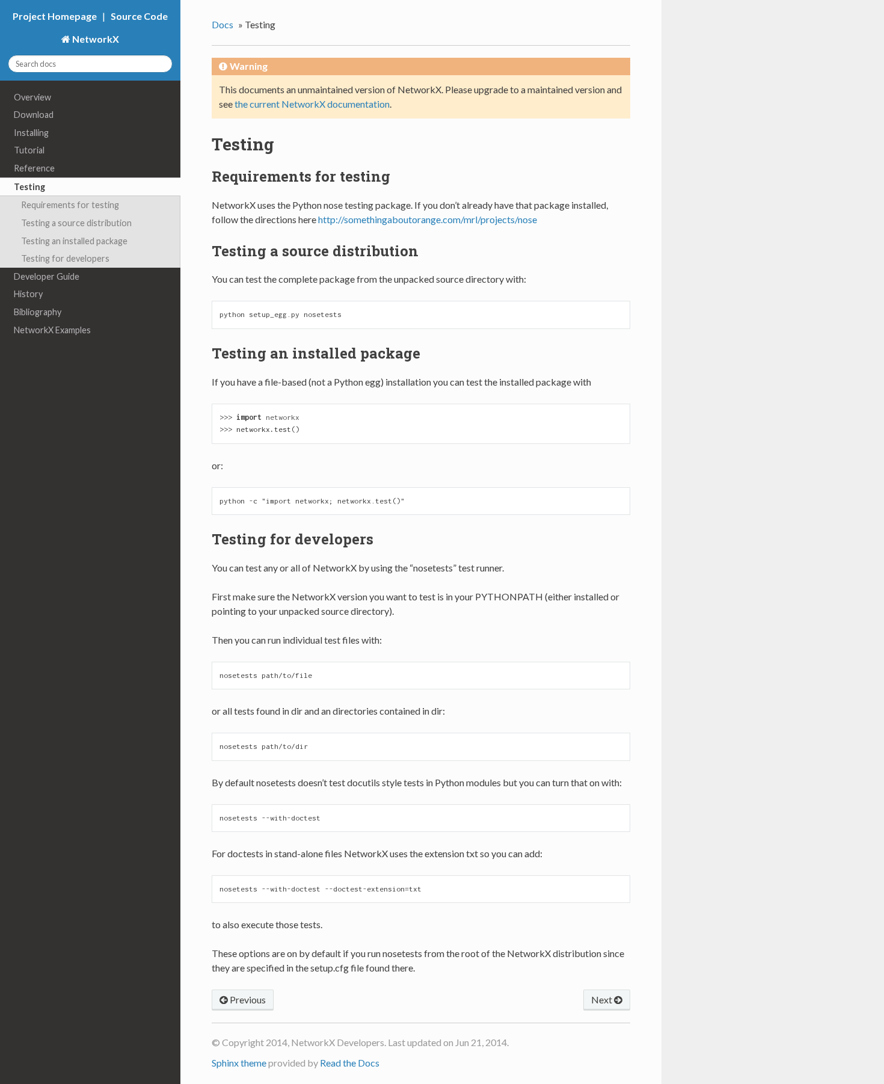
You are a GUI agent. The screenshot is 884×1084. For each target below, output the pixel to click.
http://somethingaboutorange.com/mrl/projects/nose (427, 219)
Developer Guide (46, 276)
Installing (31, 133)
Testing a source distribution (76, 223)
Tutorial (29, 150)
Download (34, 114)
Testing (29, 187)
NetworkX (94, 39)
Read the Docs (349, 1062)
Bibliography (37, 312)
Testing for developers (65, 258)
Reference (34, 168)
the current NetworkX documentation (312, 103)
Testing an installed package (74, 241)
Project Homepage (55, 16)
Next (602, 999)
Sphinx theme (239, 1062)
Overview (32, 97)
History (28, 294)
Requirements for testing (70, 205)
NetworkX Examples (52, 330)
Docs (222, 24)
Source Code (139, 16)
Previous (247, 999)
